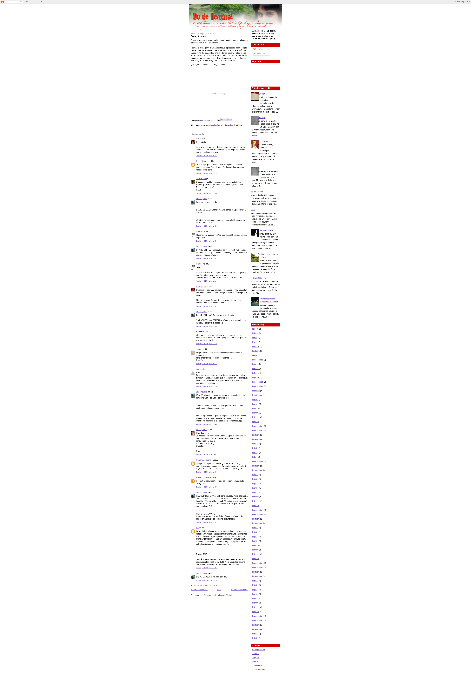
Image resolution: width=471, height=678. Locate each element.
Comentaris (260, 54)
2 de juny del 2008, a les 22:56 (206, 156)
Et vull (252, 210)
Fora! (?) (261, 118)
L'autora (255, 654)
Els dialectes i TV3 (258, 278)
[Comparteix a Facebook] (228, 119)
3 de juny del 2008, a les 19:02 (206, 258)
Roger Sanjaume (203, 460)
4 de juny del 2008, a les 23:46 (206, 424)
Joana (199, 349)
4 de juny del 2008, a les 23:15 (206, 386)
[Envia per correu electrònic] (221, 119)
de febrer (255, 347)
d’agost (255, 329)
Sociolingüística (236, 125)
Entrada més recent (199, 590)
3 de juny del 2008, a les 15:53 (206, 193)
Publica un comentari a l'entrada (205, 585)
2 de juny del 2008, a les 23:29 (206, 173)
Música (226, 125)
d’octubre (256, 351)
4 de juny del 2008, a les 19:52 (206, 344)
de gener (255, 377)
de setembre (257, 395)
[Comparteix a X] (226, 119)
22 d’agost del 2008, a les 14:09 (206, 580)
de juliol (255, 355)
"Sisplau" (262, 94)
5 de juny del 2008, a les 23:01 (206, 522)
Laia (198, 138)
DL (197, 528)
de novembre (257, 386)
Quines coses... (258, 665)
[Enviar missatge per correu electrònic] (218, 120)
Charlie (199, 231)
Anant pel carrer (216, 125)
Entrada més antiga (239, 590)
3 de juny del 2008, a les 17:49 (206, 241)
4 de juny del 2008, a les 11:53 (206, 306)
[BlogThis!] (224, 119)
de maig (255, 338)
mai (197, 369)
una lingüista (205, 120)
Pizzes (261, 168)
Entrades (259, 49)
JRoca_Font (201, 179)
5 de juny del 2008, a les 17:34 (206, 472)
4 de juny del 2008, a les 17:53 (206, 326)
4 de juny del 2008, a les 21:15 (206, 364)
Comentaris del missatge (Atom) (218, 595)
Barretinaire (201, 286)
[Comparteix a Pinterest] (231, 119)
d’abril (254, 408)
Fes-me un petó (256, 192)
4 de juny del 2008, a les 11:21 (206, 281)
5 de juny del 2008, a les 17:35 (206, 487)
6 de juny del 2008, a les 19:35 (206, 568)
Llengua (255, 658)
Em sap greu (263, 141)
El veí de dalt (201, 161)
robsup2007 (201, 430)
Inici (219, 590)
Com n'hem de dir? (266, 230)
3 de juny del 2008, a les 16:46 (206, 226)
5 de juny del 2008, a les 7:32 (206, 454)
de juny (255, 333)
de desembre (257, 360)
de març (255, 342)
